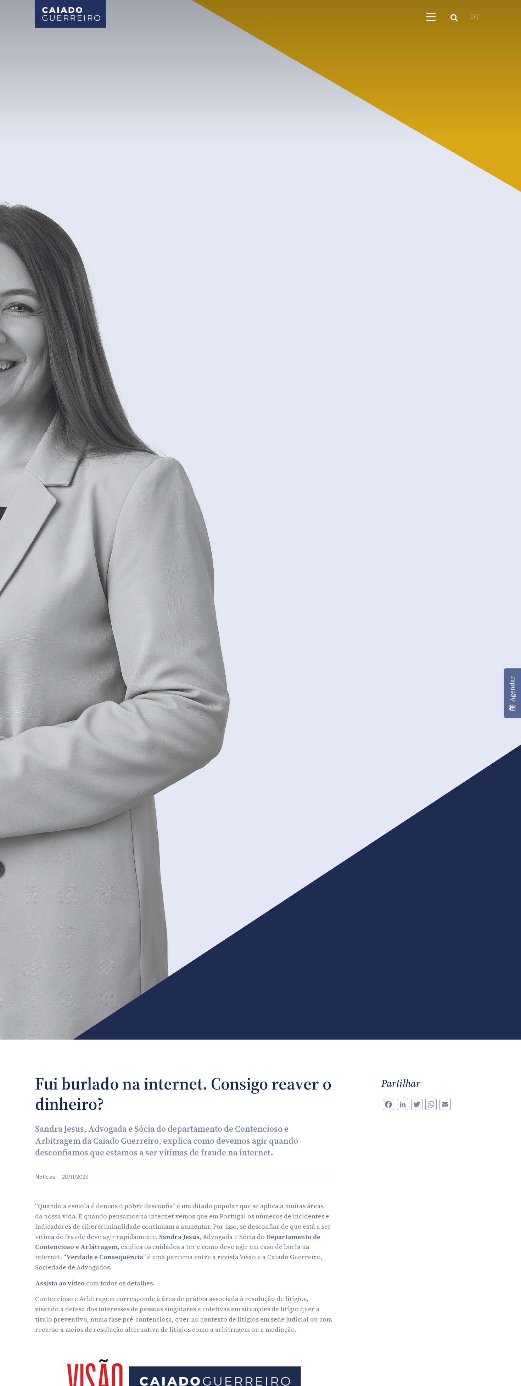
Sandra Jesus (179, 1236)
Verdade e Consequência (104, 1256)
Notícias (45, 1177)
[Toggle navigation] (431, 16)
